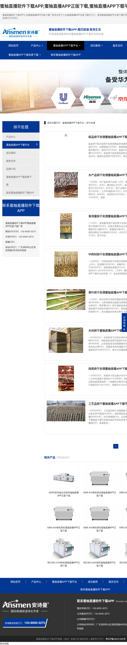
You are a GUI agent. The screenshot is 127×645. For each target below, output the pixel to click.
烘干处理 (90, 122)
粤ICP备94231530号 (116, 638)
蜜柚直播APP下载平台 (65, 45)
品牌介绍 (10, 168)
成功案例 (95, 45)
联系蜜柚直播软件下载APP (66, 54)
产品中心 (36, 45)
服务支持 (10, 160)
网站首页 (13, 45)
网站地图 (4, 643)
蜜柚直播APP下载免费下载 (23, 54)
